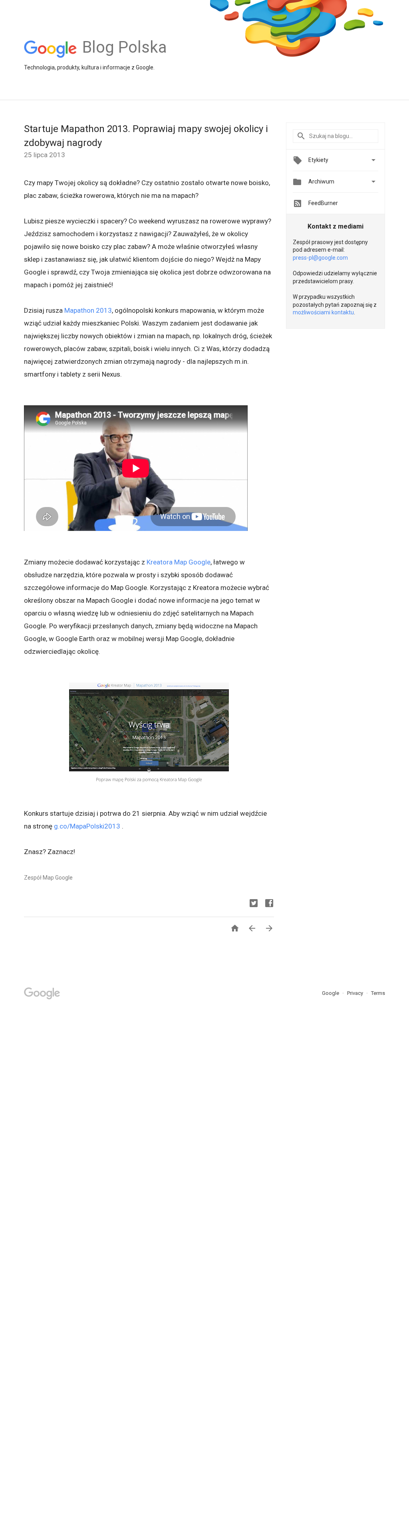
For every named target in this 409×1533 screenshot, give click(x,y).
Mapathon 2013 (88, 310)
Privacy (355, 993)
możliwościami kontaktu (323, 312)
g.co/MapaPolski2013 (87, 826)
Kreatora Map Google (178, 562)
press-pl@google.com (320, 258)
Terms (378, 993)
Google (331, 993)
